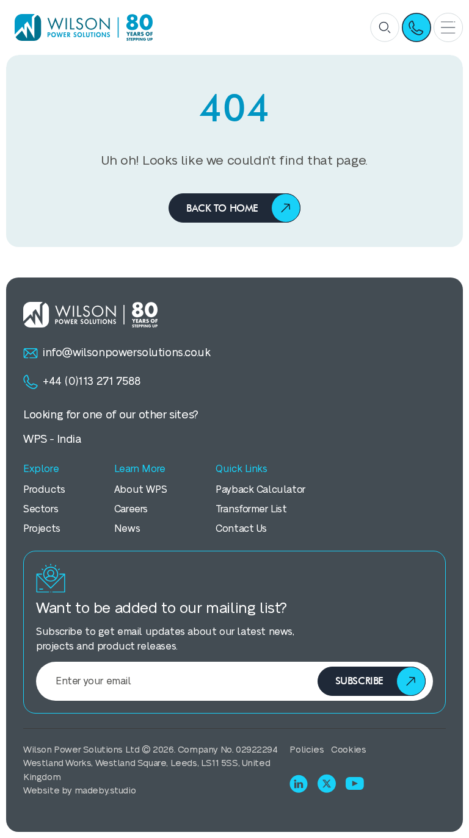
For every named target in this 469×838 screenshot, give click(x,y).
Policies (306, 749)
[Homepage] (79, 27)
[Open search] (384, 27)
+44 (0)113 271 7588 (91, 381)
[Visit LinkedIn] (298, 784)
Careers (131, 509)
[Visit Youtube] (355, 783)
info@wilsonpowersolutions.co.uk (126, 353)
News (127, 529)
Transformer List (251, 509)
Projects (41, 529)
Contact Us (241, 529)
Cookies (348, 749)
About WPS (140, 490)
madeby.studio (105, 790)
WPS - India (52, 439)
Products (44, 490)
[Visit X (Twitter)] (327, 783)
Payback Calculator (260, 490)
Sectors (40, 509)
